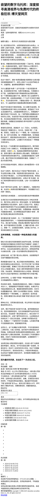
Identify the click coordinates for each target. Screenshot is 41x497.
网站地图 (4, 495)
